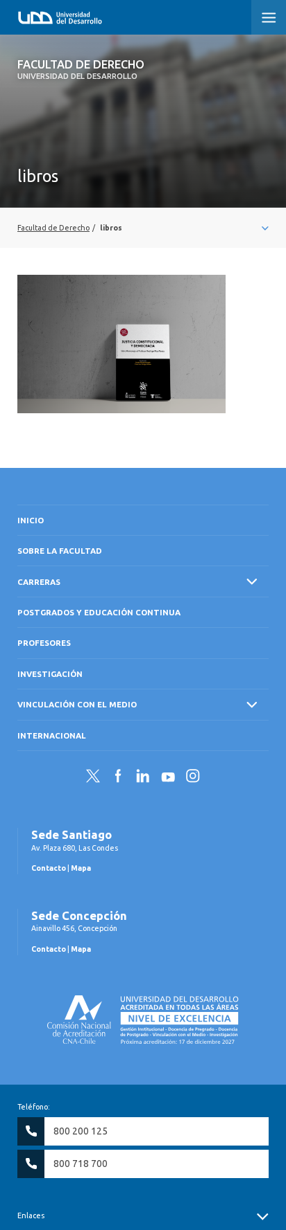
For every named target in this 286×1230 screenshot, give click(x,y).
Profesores (44, 642)
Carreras (38, 581)
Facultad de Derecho (80, 69)
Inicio (30, 520)
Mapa (81, 868)
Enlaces (30, 1215)
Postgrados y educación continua (98, 612)
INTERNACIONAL (51, 735)
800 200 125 (80, 1131)
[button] (268, 17)
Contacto (48, 868)
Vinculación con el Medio (77, 704)
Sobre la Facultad (59, 550)
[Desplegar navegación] (143, 228)
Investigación (50, 673)
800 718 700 (80, 1163)
